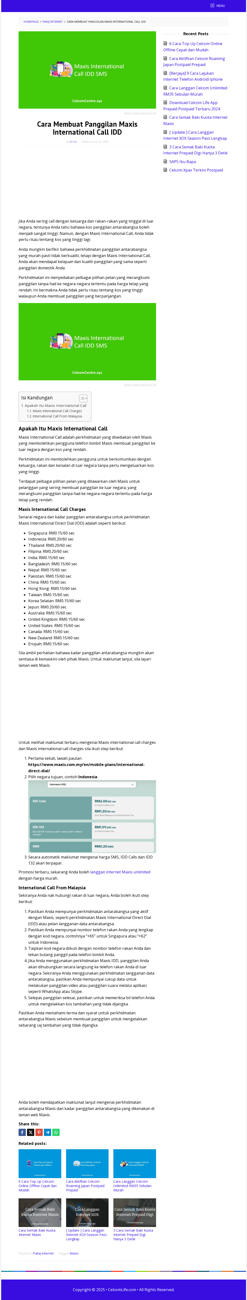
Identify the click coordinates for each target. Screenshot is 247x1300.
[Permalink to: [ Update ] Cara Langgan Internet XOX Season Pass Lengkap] (87, 1212)
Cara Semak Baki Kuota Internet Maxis (37, 1232)
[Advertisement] (87, 184)
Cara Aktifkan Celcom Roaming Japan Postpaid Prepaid (85, 1185)
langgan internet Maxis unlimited (120, 872)
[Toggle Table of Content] (80, 398)
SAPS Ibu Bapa (182, 161)
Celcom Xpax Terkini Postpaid (196, 170)
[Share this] (22, 1132)
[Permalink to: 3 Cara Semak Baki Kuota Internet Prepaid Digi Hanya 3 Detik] (134, 1212)
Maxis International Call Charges (57, 411)
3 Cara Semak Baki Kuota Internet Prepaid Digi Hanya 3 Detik (133, 1234)
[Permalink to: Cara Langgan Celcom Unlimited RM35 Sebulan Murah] (134, 1163)
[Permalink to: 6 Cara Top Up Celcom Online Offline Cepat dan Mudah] (40, 1163)
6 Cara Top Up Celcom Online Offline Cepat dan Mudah (38, 1185)
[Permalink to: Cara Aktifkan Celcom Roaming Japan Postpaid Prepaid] (87, 1163)
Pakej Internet (43, 1253)
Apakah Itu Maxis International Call (55, 405)
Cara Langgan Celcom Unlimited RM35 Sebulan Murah (132, 1185)
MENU (220, 6)
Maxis (74, 1253)
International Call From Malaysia (57, 416)
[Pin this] (39, 1132)
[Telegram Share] (47, 1132)
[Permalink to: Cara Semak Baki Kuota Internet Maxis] (40, 1212)
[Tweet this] (30, 1132)
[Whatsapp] (56, 1132)
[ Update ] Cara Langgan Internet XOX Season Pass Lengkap (86, 1234)
